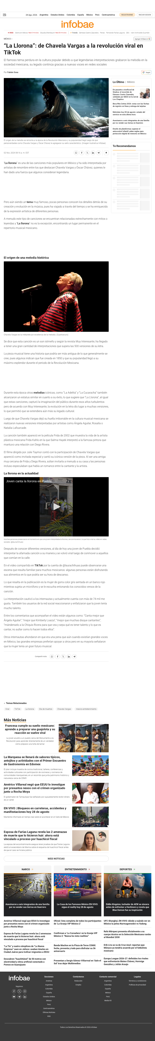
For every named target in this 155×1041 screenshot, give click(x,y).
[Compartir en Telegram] (98, 152)
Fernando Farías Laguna (115, 33)
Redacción (78, 981)
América (49, 981)
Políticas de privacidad (137, 985)
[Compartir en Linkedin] (93, 152)
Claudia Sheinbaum (53, 33)
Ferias (102, 33)
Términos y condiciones (137, 981)
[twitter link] (19, 991)
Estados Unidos (57, 15)
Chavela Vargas (64, 709)
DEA (127, 33)
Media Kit (108, 1000)
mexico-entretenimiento (86, 709)
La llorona (29, 709)
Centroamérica (108, 15)
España (80, 15)
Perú (97, 15)
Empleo (78, 985)
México (89, 15)
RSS (48, 1016)
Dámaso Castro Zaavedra (89, 33)
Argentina (44, 15)
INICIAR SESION (145, 15)
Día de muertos (45, 709)
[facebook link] (14, 991)
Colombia (71, 15)
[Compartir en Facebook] (81, 152)
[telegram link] (19, 997)
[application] (56, 506)
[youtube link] (14, 997)
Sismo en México (27, 33)
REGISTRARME (127, 15)
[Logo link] (77, 24)
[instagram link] (25, 991)
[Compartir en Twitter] (87, 152)
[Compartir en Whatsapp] (76, 152)
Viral (7, 709)
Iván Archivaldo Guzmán (140, 33)
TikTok (17, 709)
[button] (4, 15)
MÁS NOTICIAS (56, 858)
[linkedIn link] (25, 997)
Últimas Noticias (49, 1012)
